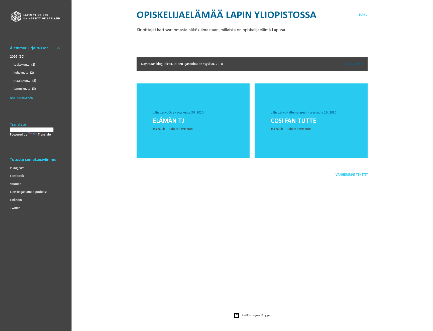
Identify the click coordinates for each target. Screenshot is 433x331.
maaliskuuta (24, 81)
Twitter (15, 208)
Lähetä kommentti (181, 129)
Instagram (17, 168)
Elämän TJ (168, 121)
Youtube (15, 184)
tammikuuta (24, 89)
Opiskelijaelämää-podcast (28, 192)
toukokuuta (24, 65)
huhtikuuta (23, 73)
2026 (16, 57)
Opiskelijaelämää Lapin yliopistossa (226, 15)
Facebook (17, 176)
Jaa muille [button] (159, 129)
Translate (44, 135)
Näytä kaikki (354, 64)
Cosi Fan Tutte (293, 121)
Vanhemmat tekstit (352, 175)
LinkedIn (16, 200)
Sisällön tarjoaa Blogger (256, 315)
